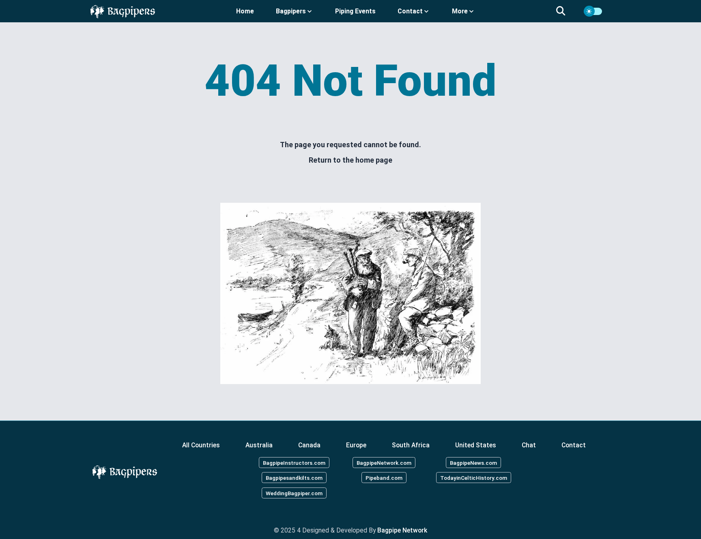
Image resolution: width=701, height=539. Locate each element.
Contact (573, 445)
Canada (309, 445)
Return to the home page (350, 160)
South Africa (411, 445)
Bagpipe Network (402, 530)
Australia (259, 445)
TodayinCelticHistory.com (473, 478)
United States (475, 445)
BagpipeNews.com (473, 462)
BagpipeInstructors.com (294, 462)
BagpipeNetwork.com (384, 462)
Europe (356, 445)
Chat (529, 445)
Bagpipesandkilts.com (294, 478)
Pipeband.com (384, 478)
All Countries (201, 445)
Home (245, 11)
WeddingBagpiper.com (294, 493)
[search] (565, 11)
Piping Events (355, 11)
